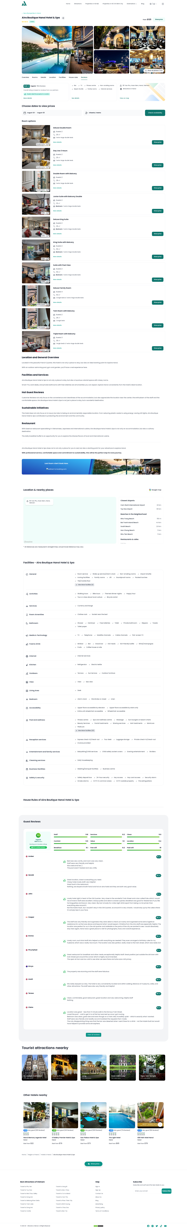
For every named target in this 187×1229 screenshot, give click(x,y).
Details (43, 77)
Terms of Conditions (102, 1211)
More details (27, 98)
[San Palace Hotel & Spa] (93, 1115)
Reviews (84, 77)
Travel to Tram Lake (26, 1204)
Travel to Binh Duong (63, 1204)
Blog (142, 4)
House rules (73, 77)
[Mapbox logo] (28, 542)
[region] (69, 520)
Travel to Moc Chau (62, 1190)
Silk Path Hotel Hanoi (145, 1138)
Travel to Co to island (63, 1193)
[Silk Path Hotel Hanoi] (150, 1115)
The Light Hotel (114, 1138)
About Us (98, 1197)
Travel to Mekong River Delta (29, 1200)
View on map (124, 98)
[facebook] (148, 1226)
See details (75, 98)
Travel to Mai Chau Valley (28, 1193)
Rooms (35, 77)
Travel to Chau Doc (62, 1207)
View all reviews (93, 1035)
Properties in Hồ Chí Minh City (113, 4)
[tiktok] (161, 1226)
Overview (25, 77)
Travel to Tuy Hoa (26, 1190)
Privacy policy (100, 1207)
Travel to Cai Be (25, 1211)
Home (68, 4)
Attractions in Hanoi (129, 89)
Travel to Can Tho (62, 1197)
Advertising (99, 1204)
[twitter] (156, 1226)
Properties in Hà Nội (92, 4)
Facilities (62, 77)
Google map (156, 490)
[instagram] (152, 1226)
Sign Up (97, 1190)
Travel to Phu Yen (26, 1186)
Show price (159, 19)
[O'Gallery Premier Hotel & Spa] (65, 1115)
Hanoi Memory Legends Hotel (34, 1138)
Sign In (97, 1186)
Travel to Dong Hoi (26, 1197)
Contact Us (99, 1193)
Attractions (78, 4)
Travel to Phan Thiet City (64, 1200)
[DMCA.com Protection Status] (98, 1226)
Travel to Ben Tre (61, 1211)
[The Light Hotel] (122, 1115)
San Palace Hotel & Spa (89, 1138)
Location (52, 77)
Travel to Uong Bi (61, 1186)
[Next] (161, 1067)
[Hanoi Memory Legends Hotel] (36, 1115)
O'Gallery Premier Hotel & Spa (63, 1138)
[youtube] (165, 1226)
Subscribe (166, 1191)
